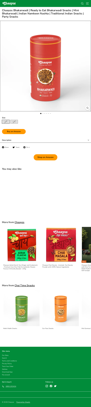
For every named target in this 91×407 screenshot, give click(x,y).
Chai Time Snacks (25, 285)
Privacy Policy (7, 364)
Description (6, 140)
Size (3, 118)
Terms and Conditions (9, 361)
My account (6, 375)
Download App (7, 372)
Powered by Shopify (23, 402)
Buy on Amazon (14, 131)
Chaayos (19, 222)
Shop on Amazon (45, 157)
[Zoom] (87, 108)
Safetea (4, 369)
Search (4, 358)
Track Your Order (7, 366)
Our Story (5, 355)
